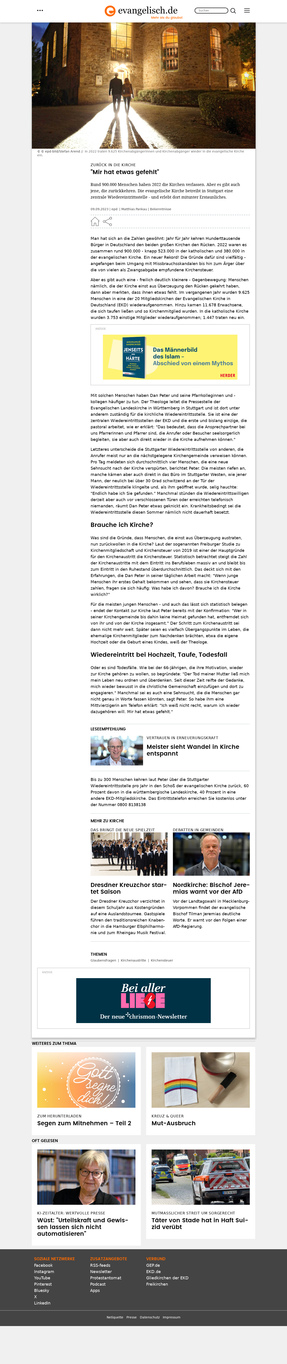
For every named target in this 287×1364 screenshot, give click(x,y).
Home (95, 221)
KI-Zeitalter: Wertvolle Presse (71, 1213)
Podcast (98, 1284)
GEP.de (153, 1265)
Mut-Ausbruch (174, 1123)
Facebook (43, 1265)
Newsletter (101, 1271)
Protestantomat (105, 1278)
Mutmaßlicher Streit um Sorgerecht (193, 1213)
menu (40, 10)
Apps (95, 1290)
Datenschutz (150, 1317)
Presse (131, 1317)
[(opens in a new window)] (170, 357)
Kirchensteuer (162, 960)
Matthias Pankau (134, 209)
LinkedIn (42, 1303)
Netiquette (115, 1317)
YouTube (42, 1278)
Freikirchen (157, 1284)
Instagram (44, 1271)
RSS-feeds (100, 1265)
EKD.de (153, 1271)
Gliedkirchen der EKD (167, 1278)
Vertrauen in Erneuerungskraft (182, 738)
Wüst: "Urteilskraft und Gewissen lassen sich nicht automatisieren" (82, 1227)
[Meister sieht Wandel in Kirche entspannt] (117, 750)
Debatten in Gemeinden (198, 830)
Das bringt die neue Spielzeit (123, 830)
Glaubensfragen (103, 960)
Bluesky (41, 1290)
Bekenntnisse (160, 209)
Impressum (171, 1317)
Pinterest (43, 1284)
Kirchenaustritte (133, 960)
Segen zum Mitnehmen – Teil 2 (84, 1123)
